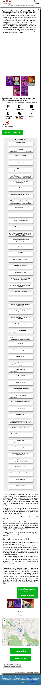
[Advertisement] (20, 54)
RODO (32, 681)
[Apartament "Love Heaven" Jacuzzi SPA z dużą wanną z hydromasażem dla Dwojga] (9, 81)
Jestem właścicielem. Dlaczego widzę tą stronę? (12, 665)
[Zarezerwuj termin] (38, 9)
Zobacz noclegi (20, 658)
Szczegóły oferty (20, 651)
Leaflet (27, 645)
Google (30, 677)
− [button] (4, 623)
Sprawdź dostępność (12, 132)
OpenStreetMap (34, 645)
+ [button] (4, 620)
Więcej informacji (27, 596)
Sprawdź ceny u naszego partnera (27, 590)
